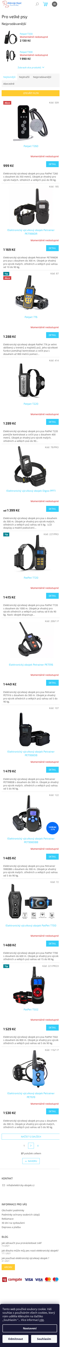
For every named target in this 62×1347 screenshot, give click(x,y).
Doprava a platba (11, 1227)
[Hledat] (37, 4)
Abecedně (8, 83)
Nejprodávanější (42, 77)
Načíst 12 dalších (31, 1136)
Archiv (8, 1267)
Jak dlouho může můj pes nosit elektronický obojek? (30, 1250)
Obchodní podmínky (13, 1210)
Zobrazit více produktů (29, 67)
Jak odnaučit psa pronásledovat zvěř (22, 1243)
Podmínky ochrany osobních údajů (21, 1214)
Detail (52, 164)
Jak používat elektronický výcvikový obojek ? (25, 1258)
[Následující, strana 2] (31, 1146)
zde (41, 1320)
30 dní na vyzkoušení (13, 1222)
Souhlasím (44, 1339)
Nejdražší (24, 77)
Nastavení (30, 1328)
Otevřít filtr (31, 93)
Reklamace (8, 1218)
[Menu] (54, 4)
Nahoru (32, 1161)
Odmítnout (15, 1339)
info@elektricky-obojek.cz (21, 1185)
